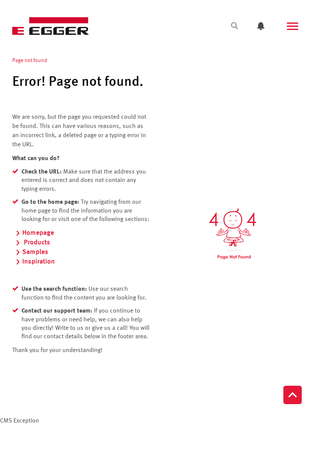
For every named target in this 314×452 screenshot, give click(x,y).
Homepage (38, 232)
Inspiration (38, 261)
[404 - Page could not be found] (232, 234)
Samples (35, 252)
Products (36, 242)
